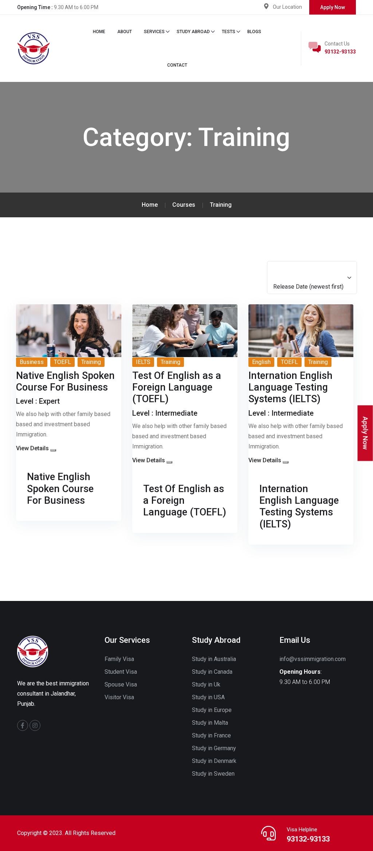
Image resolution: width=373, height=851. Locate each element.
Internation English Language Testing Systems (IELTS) (299, 506)
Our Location (287, 7)
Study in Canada (212, 671)
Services (154, 31)
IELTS (143, 362)
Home (99, 31)
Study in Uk (206, 684)
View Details (32, 448)
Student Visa (121, 671)
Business (32, 362)
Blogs (254, 31)
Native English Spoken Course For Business (60, 488)
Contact (177, 65)
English (261, 362)
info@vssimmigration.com (312, 659)
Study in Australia (214, 659)
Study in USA (208, 697)
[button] (53, 450)
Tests (228, 31)
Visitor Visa (119, 697)
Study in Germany (214, 748)
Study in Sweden (213, 773)
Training (91, 362)
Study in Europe (212, 709)
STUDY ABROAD (193, 31)
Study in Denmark (214, 760)
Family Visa (119, 659)
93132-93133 (340, 52)
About (124, 31)
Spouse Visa (121, 684)
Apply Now (332, 7)
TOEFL (62, 362)
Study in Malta (210, 722)
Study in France (211, 735)
